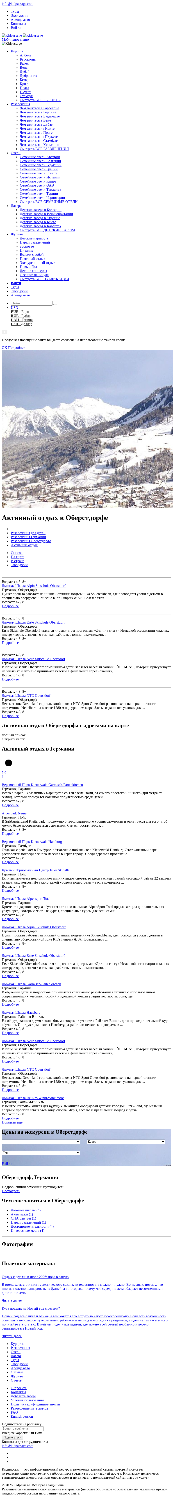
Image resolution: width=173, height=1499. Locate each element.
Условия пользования (27, 1400)
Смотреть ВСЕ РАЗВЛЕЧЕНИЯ (44, 149)
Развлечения (20, 104)
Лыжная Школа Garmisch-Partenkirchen (31, 984)
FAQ (14, 1412)
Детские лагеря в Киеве (38, 222)
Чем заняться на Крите (37, 128)
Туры (15, 11)
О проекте (19, 1388)
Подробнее (16, 348)
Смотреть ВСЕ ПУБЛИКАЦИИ (44, 279)
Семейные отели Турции (39, 193)
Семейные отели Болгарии (40, 161)
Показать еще (12, 1122)
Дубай (25, 71)
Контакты (18, 24)
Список (17, 553)
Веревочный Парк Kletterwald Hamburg (32, 842)
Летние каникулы (33, 271)
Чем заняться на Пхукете (39, 136)
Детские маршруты (34, 238)
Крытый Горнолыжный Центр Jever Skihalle (35, 870)
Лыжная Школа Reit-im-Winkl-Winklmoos (33, 1098)
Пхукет (25, 92)
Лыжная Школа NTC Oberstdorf (26, 695)
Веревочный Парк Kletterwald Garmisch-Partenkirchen (42, 785)
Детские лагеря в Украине (40, 218)
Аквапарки (22, 1214)
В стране (17, 561)
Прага (24, 88)
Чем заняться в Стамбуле (39, 141)
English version (22, 1416)
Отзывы (17, 1372)
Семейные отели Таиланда (40, 189)
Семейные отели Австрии (40, 157)
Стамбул (26, 96)
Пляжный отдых (32, 258)
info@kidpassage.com (17, 4)
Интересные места (27, 1230)
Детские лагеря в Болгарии (40, 210)
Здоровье (27, 246)
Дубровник (28, 75)
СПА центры (23, 1218)
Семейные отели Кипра (38, 181)
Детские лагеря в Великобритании (46, 214)
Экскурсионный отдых (37, 263)
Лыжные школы (26, 1210)
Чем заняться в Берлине (38, 112)
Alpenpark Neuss (14, 813)
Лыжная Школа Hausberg (21, 1012)
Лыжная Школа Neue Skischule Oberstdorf (33, 659)
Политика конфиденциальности (35, 1404)
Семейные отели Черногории (42, 197)
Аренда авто (20, 19)
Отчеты (17, 1380)
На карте (17, 557)
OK (4, 348)
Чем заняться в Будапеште (40, 116)
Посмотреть (11, 1191)
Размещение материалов (29, 1408)
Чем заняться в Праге (36, 132)
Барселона (28, 59)
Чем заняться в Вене (35, 120)
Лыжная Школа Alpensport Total (26, 899)
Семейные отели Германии (40, 165)
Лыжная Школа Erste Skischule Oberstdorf (33, 622)
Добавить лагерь (23, 1396)
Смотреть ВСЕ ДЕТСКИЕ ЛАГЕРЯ (47, 230)
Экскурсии (19, 15)
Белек (24, 63)
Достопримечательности (32, 1226)
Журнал (17, 234)
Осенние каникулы (34, 275)
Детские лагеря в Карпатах (40, 226)
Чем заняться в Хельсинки (40, 145)
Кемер (24, 80)
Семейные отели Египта (38, 173)
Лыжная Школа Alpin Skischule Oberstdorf (34, 586)
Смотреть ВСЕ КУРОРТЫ (40, 100)
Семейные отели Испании (40, 177)
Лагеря (16, 206)
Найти (7, 1164)
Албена (25, 55)
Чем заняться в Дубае (36, 124)
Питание (26, 250)
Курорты (17, 51)
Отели (15, 153)
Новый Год (28, 267)
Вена (23, 67)
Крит (24, 84)
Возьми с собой (32, 254)
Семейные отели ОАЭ (37, 185)
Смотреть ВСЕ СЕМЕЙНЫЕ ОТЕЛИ (49, 202)
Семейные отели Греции (39, 169)
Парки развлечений (35, 242)
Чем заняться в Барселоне (39, 108)
